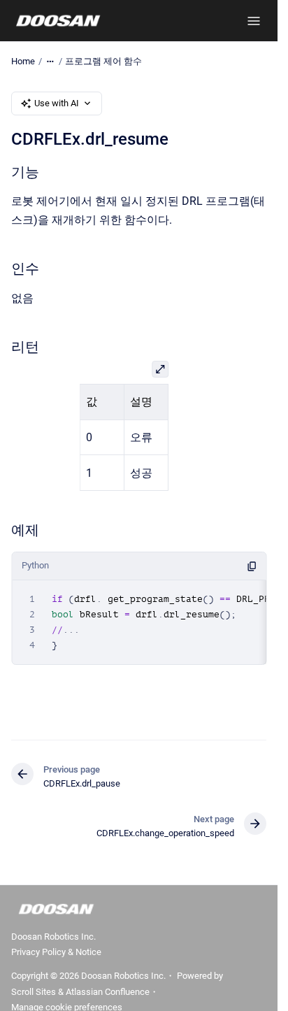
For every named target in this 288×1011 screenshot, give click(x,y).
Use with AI (56, 103)
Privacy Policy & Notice (56, 952)
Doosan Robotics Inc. (53, 936)
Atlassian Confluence (108, 992)
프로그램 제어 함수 (103, 61)
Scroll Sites (33, 992)
